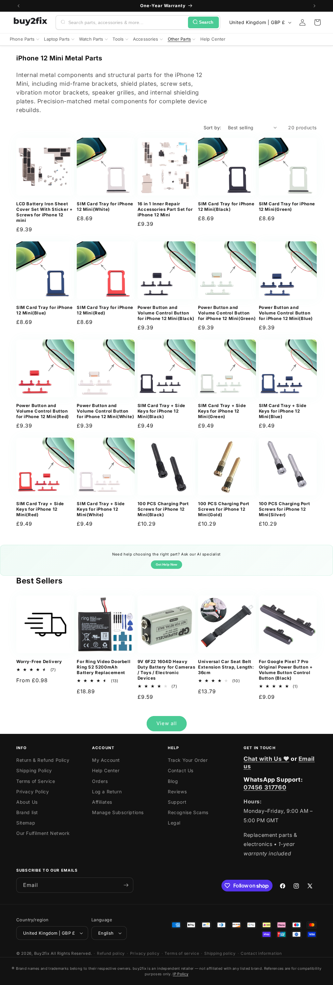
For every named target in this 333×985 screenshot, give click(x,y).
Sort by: (212, 127)
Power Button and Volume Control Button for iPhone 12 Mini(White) (105, 411)
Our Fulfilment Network (43, 833)
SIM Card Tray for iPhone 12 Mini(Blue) (44, 310)
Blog (173, 781)
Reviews (177, 791)
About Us (27, 802)
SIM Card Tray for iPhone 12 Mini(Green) (287, 206)
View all (166, 723)
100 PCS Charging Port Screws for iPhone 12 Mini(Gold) (223, 509)
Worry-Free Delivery (39, 661)
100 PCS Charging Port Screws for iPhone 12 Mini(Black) (163, 509)
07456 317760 (265, 787)
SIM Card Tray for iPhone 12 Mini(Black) (226, 206)
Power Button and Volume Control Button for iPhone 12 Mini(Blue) (286, 313)
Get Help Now (166, 564)
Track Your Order (188, 760)
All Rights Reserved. (71, 953)
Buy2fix (42, 953)
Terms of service (182, 953)
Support (177, 802)
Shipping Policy (34, 770)
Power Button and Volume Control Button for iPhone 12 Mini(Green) (227, 313)
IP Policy (180, 974)
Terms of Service (35, 781)
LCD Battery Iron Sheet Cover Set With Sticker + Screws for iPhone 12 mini (44, 212)
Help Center (106, 770)
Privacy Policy (32, 791)
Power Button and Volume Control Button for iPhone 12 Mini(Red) (42, 411)
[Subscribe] (126, 885)
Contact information (261, 953)
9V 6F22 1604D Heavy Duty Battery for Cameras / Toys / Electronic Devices (166, 670)
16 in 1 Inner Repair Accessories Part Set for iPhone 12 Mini (165, 209)
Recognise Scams (188, 812)
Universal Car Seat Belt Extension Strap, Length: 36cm (226, 667)
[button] (317, 22)
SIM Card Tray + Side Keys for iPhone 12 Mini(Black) (161, 411)
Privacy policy (145, 953)
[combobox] (127, 22)
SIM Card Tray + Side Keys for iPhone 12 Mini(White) (101, 509)
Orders (100, 781)
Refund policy (111, 953)
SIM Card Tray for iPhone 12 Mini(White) (105, 206)
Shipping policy (220, 953)
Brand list (27, 812)
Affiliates (102, 802)
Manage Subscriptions (118, 812)
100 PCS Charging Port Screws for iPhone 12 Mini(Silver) (284, 509)
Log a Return (107, 791)
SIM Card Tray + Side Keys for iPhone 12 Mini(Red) (40, 509)
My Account (106, 760)
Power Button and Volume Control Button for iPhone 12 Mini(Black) (166, 313)
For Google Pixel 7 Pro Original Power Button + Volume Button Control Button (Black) (286, 670)
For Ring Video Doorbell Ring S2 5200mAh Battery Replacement (103, 667)
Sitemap (25, 822)
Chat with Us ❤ (266, 758)
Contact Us (180, 770)
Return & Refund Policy (42, 760)
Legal (174, 822)
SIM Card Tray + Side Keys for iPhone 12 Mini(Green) (222, 411)
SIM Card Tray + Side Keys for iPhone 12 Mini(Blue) (283, 411)
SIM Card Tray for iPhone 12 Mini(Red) (105, 310)
